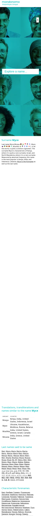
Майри (26, 462)
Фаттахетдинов (8, 507)
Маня (11, 464)
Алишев (12, 514)
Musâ (9, 460)
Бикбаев (9, 492)
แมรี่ (13, 473)
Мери (14, 468)
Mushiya (15, 458)
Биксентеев (24, 499)
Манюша (5, 464)
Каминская (6, 503)
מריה (19, 471)
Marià (15, 453)
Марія (4, 468)
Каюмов (5, 514)
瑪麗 (26, 477)
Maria (8, 451)
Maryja (4, 455)
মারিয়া (3, 473)
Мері (19, 468)
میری (3, 471)
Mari (3, 451)
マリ (27, 473)
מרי (23, 471)
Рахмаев (13, 497)
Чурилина (29, 497)
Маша (9, 468)
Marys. (10, 455)
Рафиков (20, 497)
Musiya (27, 458)
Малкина (18, 507)
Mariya (9, 453)
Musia (21, 458)
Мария (26, 464)
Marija (24, 451)
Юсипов (28, 512)
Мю (28, 468)
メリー (24, 475)
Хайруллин (24, 503)
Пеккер (14, 512)
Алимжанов (25, 501)
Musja (4, 460)
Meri (3, 458)
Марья (22, 466)
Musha (8, 458)
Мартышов (6, 499)
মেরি (6, 473)
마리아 (12, 480)
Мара (16, 464)
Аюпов (4, 510)
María (22, 455)
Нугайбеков (6, 501)
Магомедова (6, 505)
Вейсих (21, 512)
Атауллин (15, 499)
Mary (20, 453)
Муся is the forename (25, 162)
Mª (16, 460)
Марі (27, 466)
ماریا (7, 471)
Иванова (30, 494)
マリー (13, 475)
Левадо (25, 514)
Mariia (19, 451)
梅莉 (29, 475)
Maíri (27, 455)
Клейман (26, 507)
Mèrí (25, 460)
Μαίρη (4, 462)
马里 (5, 480)
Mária (20, 460)
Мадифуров (6, 512)
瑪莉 (22, 477)
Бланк (10, 510)
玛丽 (7, 477)
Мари (21, 464)
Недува (18, 514)
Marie (13, 451)
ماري (15, 471)
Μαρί (9, 462)
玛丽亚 (12, 477)
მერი (23, 473)
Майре (20, 462)
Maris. (4, 453)
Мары (10, 466)
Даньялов (5, 494)
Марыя (16, 466)
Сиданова (5, 497)
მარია (18, 473)
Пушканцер (25, 492)
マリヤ (8, 475)
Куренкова (15, 503)
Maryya (16, 455)
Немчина (22, 494)
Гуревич (16, 492)
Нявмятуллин (18, 510)
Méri (29, 460)
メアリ (19, 475)
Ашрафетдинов (18, 505)
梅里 (3, 477)
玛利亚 (17, 477)
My (13, 460)
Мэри (24, 468)
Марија (4, 466)
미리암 (21, 480)
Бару (3, 492)
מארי (27, 471)
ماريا (11, 471)
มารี (9, 473)
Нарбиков (14, 494)
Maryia (25, 453)
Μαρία (14, 462)
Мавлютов (16, 501)
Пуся (32, 507)
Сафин (27, 510)
